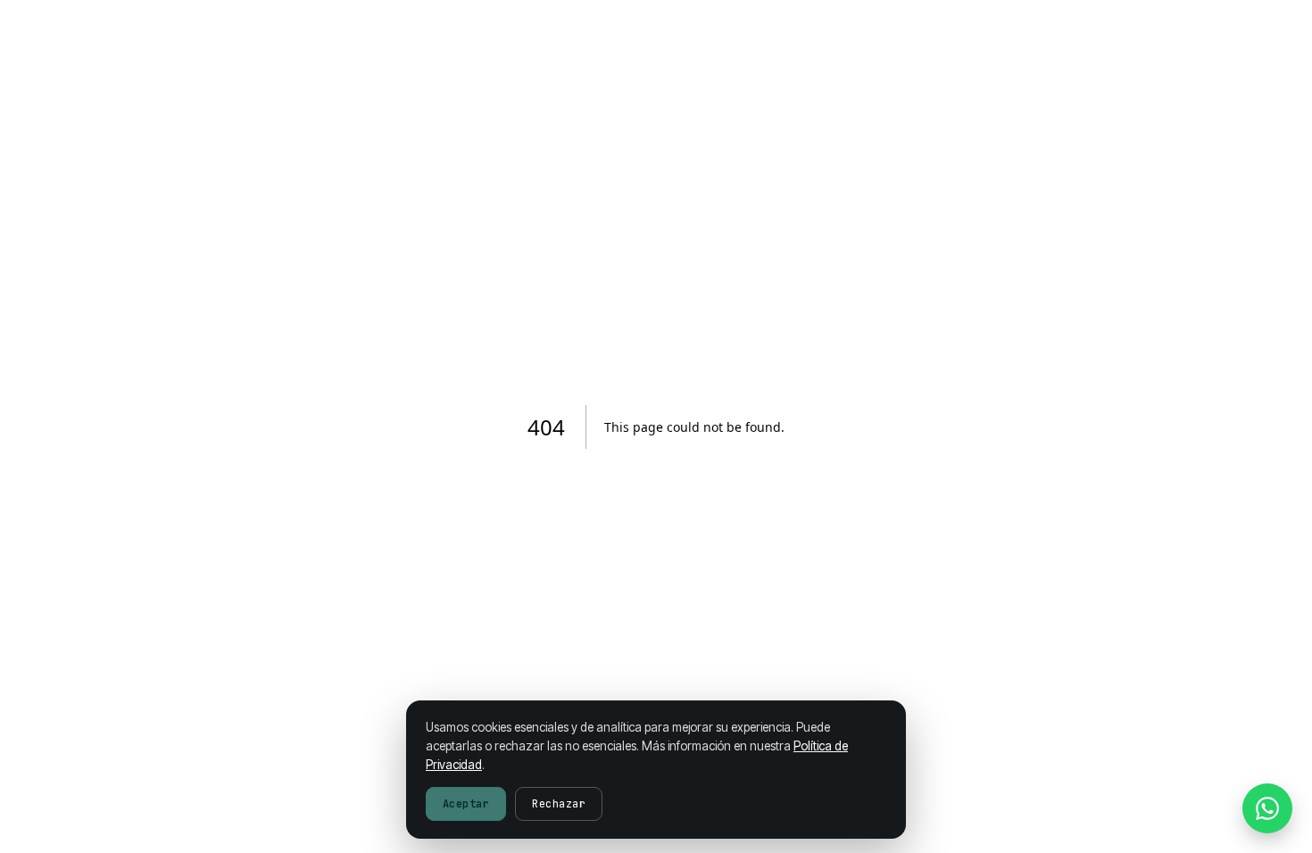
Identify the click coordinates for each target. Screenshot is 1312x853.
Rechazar (558, 804)
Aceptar (466, 804)
